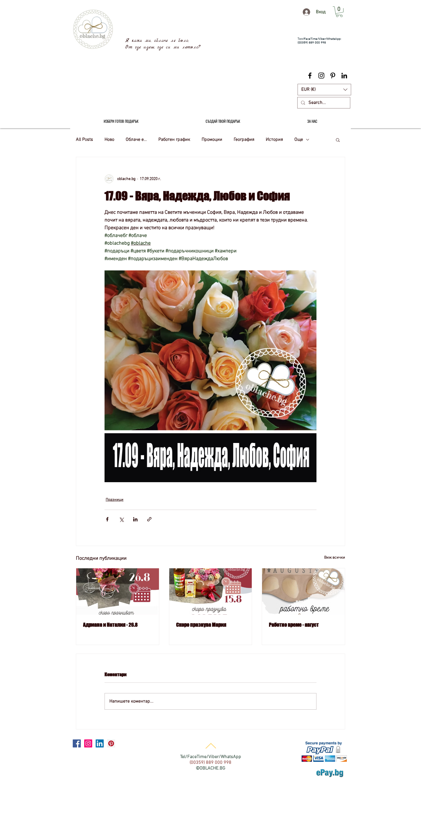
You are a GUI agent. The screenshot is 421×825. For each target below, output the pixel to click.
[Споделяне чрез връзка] (149, 519)
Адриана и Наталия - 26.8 (110, 625)
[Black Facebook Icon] (310, 76)
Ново (109, 140)
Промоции (212, 140)
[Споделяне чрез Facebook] (107, 519)
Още (298, 140)
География (244, 140)
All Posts (84, 140)
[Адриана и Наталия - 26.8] (117, 591)
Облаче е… (136, 140)
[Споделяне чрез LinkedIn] (135, 519)
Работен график (174, 140)
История (274, 140)
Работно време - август (294, 625)
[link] (339, 11)
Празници (114, 499)
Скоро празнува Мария (201, 625)
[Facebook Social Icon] (77, 743)
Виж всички (334, 557)
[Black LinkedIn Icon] (344, 76)
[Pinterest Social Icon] (111, 743)
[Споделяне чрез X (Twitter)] (121, 519)
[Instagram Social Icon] (88, 743)
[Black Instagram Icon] (321, 76)
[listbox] (324, 89)
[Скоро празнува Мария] (210, 591)
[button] (324, 89)
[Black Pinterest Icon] (333, 76)
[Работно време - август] (303, 591)
